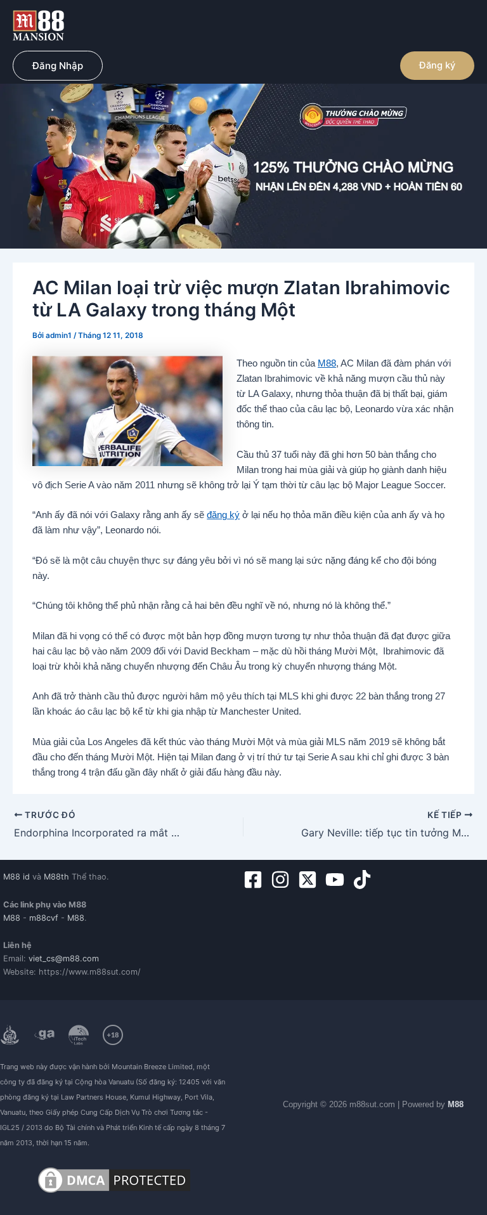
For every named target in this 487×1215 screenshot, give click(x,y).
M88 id (16, 876)
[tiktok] (365, 879)
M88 (327, 363)
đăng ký (223, 515)
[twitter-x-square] (310, 879)
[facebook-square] (256, 879)
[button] (58, 66)
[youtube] (337, 879)
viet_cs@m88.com (64, 958)
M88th (56, 876)
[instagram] (283, 879)
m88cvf (43, 918)
